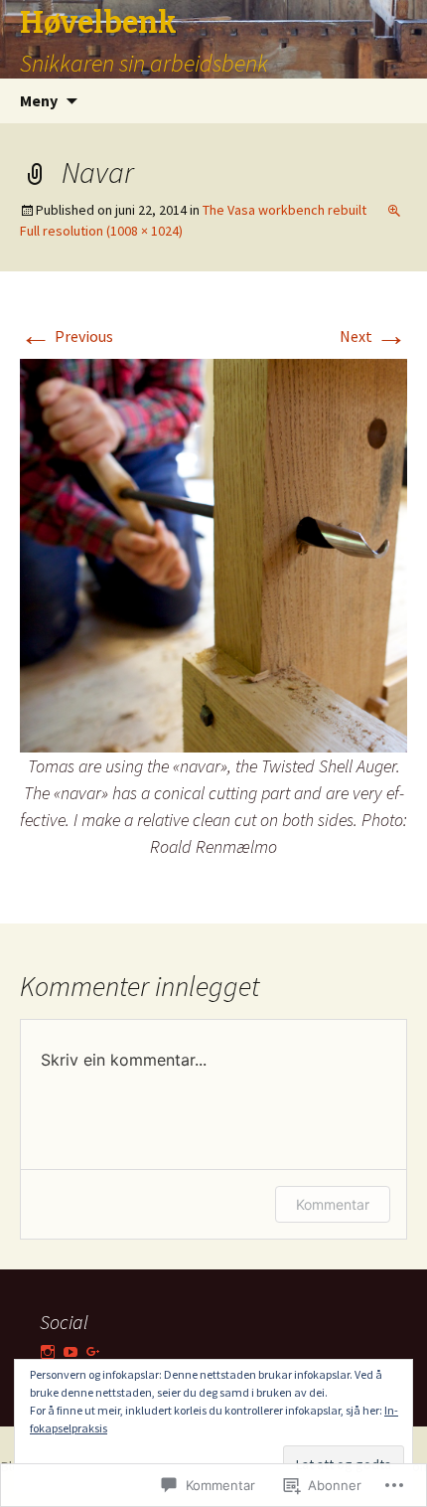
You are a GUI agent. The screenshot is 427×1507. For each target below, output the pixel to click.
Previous (66, 336)
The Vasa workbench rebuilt (284, 210)
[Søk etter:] (390, 101)
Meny (39, 100)
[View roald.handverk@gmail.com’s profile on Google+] (93, 1352)
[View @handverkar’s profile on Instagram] (48, 1352)
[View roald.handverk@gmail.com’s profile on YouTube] (70, 1352)
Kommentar (332, 1204)
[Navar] (213, 554)
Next (373, 336)
